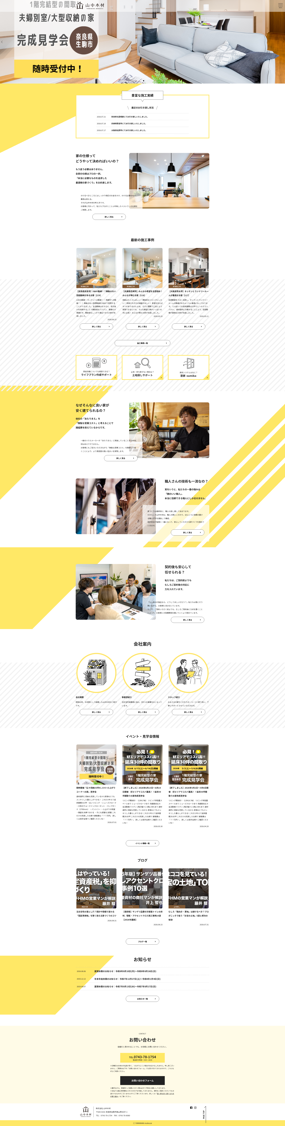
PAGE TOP (203, 1114)
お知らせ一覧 (142, 998)
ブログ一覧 (142, 941)
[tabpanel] (142, 42)
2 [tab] (144, 81)
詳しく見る (109, 216)
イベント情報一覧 (142, 843)
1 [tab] (141, 81)
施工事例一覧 (142, 343)
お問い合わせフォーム (142, 1080)
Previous (2, 42)
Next (283, 42)
